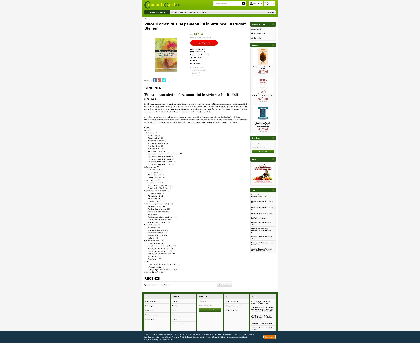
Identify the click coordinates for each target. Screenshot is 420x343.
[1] (243, 3)
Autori (173, 315)
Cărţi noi (174, 301)
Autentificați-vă (256, 29)
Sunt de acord (269, 337)
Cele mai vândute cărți (232, 301)
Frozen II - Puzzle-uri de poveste (261, 323)
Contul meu (256, 3)
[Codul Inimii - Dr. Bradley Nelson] (263, 85)
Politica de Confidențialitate (194, 337)
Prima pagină (149, 319)
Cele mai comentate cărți (233, 306)
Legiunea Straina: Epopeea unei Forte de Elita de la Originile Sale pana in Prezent (261, 317)
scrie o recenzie (197, 76)
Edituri (174, 310)
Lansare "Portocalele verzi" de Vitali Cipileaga (262, 328)
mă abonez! (263, 151)
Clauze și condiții (150, 301)
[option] (263, 173)
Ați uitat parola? (256, 38)
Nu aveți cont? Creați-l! (258, 33)
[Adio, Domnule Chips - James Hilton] (263, 56)
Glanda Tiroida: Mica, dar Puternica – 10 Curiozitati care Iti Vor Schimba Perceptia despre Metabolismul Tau (263, 309)
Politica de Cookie (178, 337)
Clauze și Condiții (212, 337)
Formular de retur (177, 324)
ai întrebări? (196, 73)
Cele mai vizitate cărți (231, 310)
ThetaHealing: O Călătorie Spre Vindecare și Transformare (261, 302)
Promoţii (174, 306)
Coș (270, 3)
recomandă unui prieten (199, 70)
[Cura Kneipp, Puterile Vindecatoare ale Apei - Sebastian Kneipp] (263, 113)
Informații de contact (151, 315)
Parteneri (174, 319)
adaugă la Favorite (198, 67)
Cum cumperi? (149, 306)
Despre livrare (149, 310)
